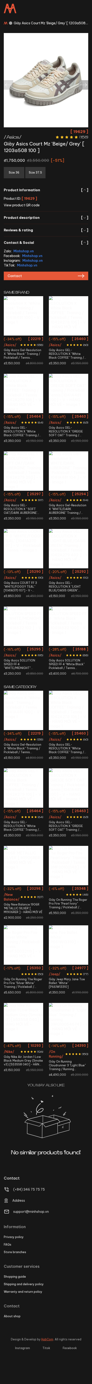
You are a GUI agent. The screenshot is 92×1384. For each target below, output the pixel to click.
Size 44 (75, 503)
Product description (46, 218)
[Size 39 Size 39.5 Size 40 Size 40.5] (68, 626)
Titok (46, 1348)
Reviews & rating (46, 230)
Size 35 (56, 969)
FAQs (7, 1244)
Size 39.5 (74, 348)
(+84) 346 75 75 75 (29, 1189)
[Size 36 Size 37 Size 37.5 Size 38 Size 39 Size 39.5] (23, 393)
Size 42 (23, 348)
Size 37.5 (62, 339)
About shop (12, 1316)
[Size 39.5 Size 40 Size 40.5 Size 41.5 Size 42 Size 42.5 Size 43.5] (68, 393)
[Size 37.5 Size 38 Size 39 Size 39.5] (68, 316)
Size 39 (61, 348)
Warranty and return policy (23, 1291)
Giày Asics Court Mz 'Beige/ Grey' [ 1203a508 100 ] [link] (49, 23)
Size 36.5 (29, 969)
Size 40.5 (16, 339)
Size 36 (17, 417)
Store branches (15, 1252)
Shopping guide (15, 1276)
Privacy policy (14, 1237)
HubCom (47, 1339)
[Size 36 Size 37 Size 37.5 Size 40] (68, 548)
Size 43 (31, 906)
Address (18, 1200)
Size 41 (55, 898)
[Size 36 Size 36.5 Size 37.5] (23, 945)
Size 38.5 (74, 1063)
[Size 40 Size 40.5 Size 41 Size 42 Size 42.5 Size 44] (68, 865)
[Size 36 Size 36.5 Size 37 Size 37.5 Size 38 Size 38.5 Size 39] (68, 1022)
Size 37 (30, 417)
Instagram (22, 1348)
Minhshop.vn (23, 251)
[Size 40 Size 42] (23, 626)
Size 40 (76, 417)
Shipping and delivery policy (24, 1284)
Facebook (70, 1348)
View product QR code (22, 205)
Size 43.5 (68, 443)
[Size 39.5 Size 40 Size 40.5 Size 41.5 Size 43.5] (23, 548)
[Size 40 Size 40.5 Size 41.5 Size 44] (68, 471)
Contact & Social (46, 243)
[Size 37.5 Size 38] (23, 471)
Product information (46, 190)
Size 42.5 (74, 434)
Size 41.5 (31, 339)
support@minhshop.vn (31, 1211)
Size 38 (76, 339)
